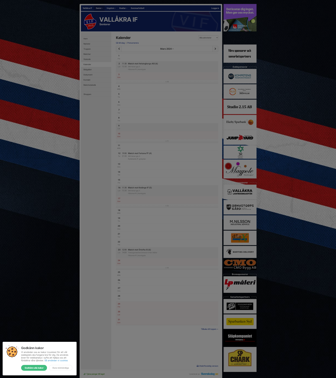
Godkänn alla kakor (34, 368)
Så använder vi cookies (56, 360)
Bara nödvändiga (61, 368)
